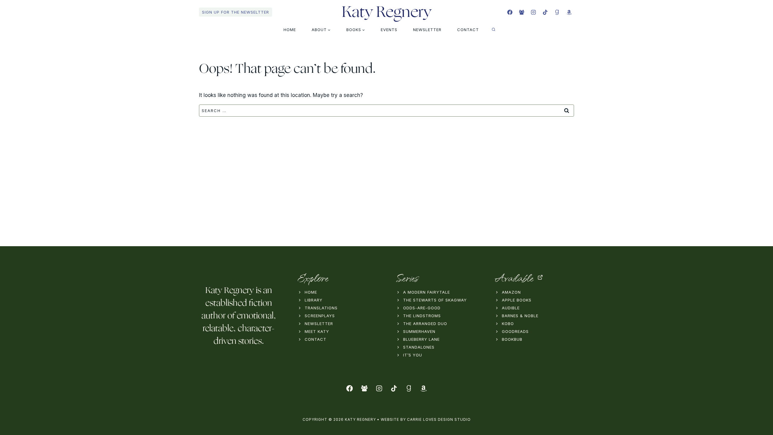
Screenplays (320, 315)
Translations (321, 307)
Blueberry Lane (421, 339)
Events (389, 29)
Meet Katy (317, 331)
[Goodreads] (557, 12)
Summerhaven (419, 331)
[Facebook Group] (522, 12)
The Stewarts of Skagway (435, 300)
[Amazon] (569, 12)
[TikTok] (545, 12)
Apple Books (516, 300)
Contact (468, 29)
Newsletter (427, 29)
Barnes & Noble (520, 315)
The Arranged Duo (425, 323)
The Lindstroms (422, 315)
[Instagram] (533, 12)
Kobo (508, 323)
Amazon (511, 292)
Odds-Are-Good (422, 307)
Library (313, 300)
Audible (511, 307)
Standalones (419, 347)
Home (290, 29)
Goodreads (515, 331)
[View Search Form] (494, 30)
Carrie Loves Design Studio (439, 419)
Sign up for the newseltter (235, 12)
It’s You (412, 355)
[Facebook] (510, 12)
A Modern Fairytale (426, 292)
